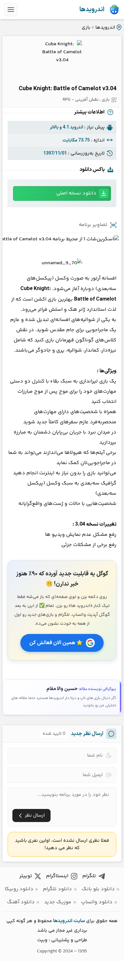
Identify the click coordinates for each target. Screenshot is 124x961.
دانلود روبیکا (19, 889)
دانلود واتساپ (97, 902)
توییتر (25, 876)
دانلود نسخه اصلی (76, 193)
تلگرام (89, 876)
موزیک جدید (57, 902)
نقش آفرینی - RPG (81, 99)
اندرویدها (91, 9)
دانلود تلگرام (57, 889)
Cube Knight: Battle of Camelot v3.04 (67, 88)
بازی (86, 27)
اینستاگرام (57, 876)
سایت (79, 921)
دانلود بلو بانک (98, 889)
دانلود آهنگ (21, 902)
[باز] (10, 9)
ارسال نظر (35, 815)
